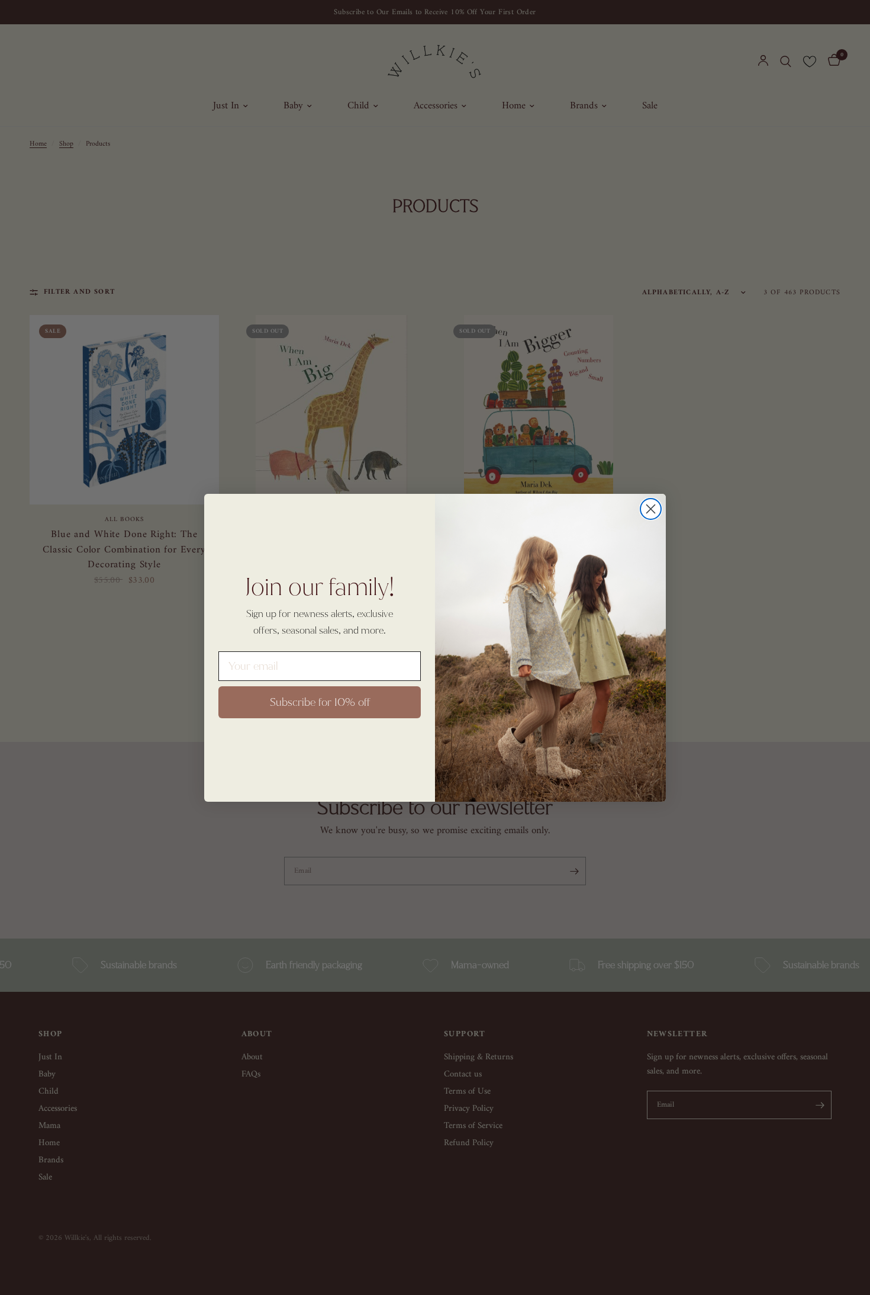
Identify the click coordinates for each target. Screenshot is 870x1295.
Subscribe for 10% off (320, 702)
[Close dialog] (650, 509)
